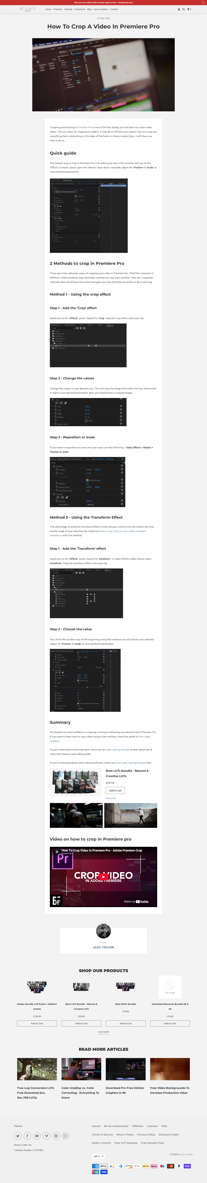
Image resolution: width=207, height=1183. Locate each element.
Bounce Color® (185, 1154)
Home (48, 9)
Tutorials (68, 9)
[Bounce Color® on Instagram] (66, 1136)
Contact (114, 9)
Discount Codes (169, 1134)
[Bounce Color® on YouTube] (37, 1136)
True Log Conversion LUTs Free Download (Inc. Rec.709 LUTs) (35, 1092)
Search (96, 1126)
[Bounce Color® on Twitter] (18, 1136)
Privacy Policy (146, 1134)
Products (57, 9)
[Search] (184, 9)
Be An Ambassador (116, 1126)
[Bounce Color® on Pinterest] (56, 1136)
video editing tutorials (118, 749)
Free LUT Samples (126, 1142)
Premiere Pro (85, 127)
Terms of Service (102, 1134)
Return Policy (125, 1134)
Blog (89, 9)
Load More (103, 1032)
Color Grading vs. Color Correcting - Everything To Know (80, 1092)
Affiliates (137, 1126)
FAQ (164, 1126)
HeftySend (80, 9)
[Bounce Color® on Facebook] (28, 1136)
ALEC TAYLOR (103, 947)
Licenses (152, 1126)
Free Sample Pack (152, 1142)
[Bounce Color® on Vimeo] (47, 1136)
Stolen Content (101, 1142)
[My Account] (179, 9)
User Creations (101, 9)
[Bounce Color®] (27, 9)
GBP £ (97, 1156)
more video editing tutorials (130, 762)
